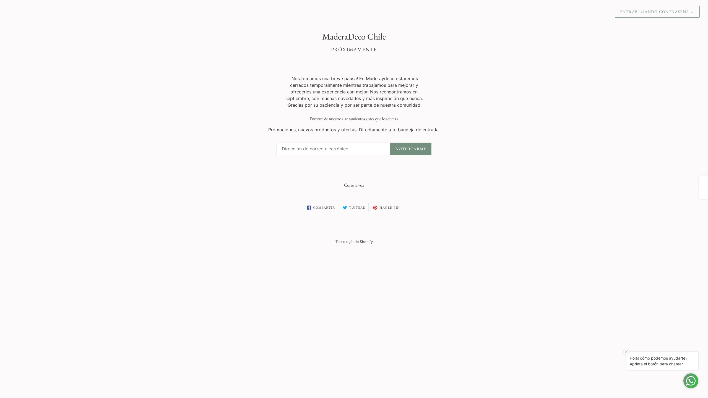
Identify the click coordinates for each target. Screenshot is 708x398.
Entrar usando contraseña (657, 11)
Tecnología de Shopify (354, 242)
